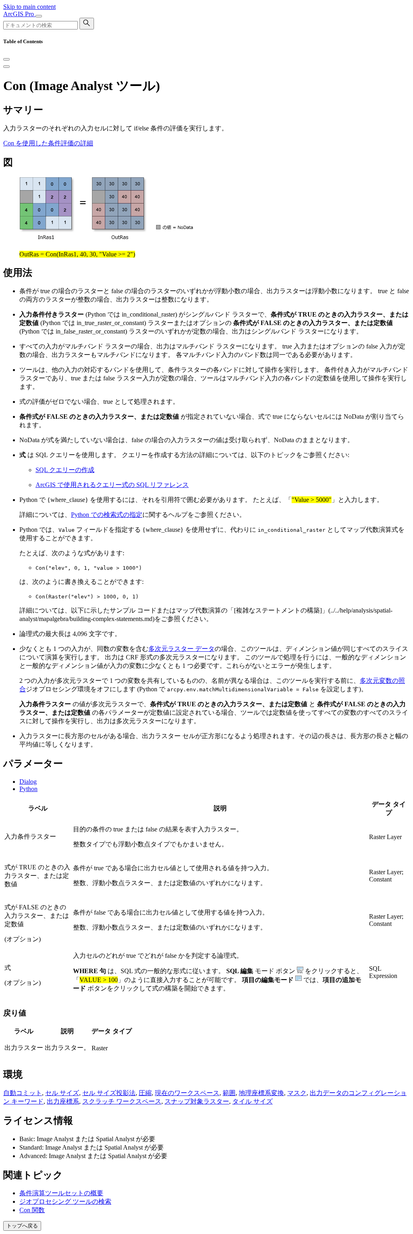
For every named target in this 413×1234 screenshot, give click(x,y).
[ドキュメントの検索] (86, 23)
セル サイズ (62, 1092)
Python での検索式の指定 (106, 514)
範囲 (229, 1092)
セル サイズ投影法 (109, 1092)
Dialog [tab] (28, 781)
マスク (297, 1092)
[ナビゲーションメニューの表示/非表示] (38, 16)
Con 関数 (32, 1210)
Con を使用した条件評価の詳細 (48, 143)
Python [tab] (28, 788)
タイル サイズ (252, 1101)
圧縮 (145, 1092)
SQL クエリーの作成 (64, 469)
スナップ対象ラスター (197, 1101)
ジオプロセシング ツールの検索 (65, 1201)
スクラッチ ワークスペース (121, 1101)
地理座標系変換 (261, 1092)
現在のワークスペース (187, 1092)
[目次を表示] (6, 66)
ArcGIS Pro (19, 13)
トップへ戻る (22, 1226)
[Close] (6, 59)
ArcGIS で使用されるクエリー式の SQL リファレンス (112, 484)
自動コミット (22, 1092)
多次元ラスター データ (181, 648)
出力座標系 (63, 1101)
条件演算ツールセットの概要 (61, 1193)
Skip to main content (29, 6)
